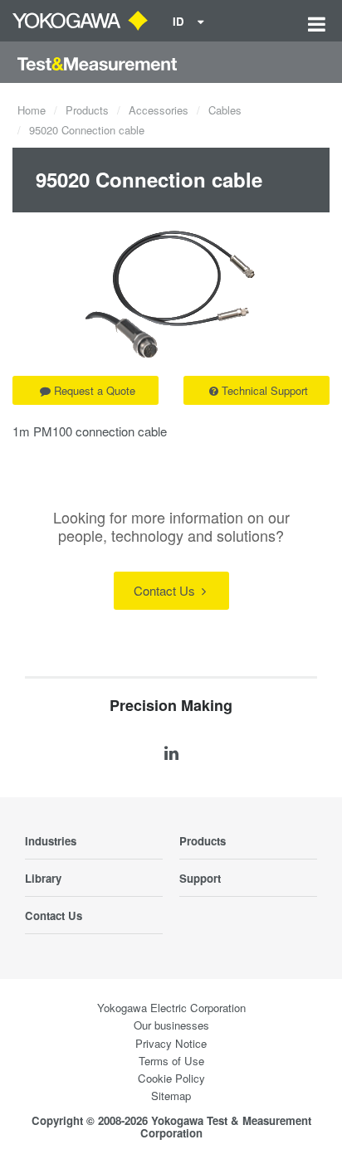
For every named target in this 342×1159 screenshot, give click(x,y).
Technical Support (265, 390)
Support (200, 878)
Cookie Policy (171, 1078)
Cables (225, 110)
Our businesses (171, 1025)
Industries (50, 841)
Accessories (158, 110)
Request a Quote (94, 390)
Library (43, 878)
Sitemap (171, 1095)
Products (87, 110)
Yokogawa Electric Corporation (171, 1007)
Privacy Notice (171, 1043)
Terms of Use (171, 1061)
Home (31, 110)
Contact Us (166, 590)
